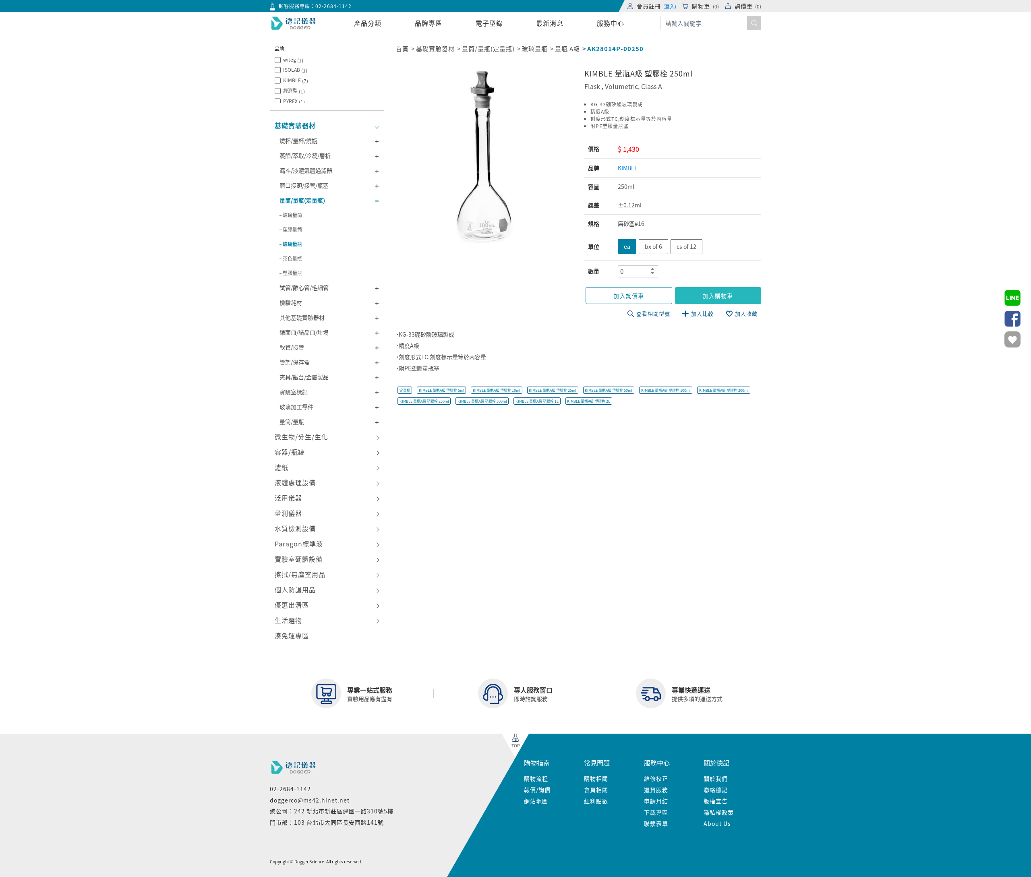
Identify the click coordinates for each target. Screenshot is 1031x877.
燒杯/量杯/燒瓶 (298, 141)
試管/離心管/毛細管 (304, 287)
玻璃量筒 (292, 214)
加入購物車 (718, 296)
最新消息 (549, 23)
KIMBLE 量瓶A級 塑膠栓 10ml (496, 390)
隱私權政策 (719, 812)
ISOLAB (295, 70)
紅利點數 (596, 801)
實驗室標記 (293, 392)
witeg (293, 60)
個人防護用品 (295, 589)
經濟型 (294, 91)
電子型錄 (489, 23)
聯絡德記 (716, 790)
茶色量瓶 (292, 258)
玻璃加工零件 (296, 407)
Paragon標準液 (299, 543)
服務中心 (610, 23)
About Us (717, 823)
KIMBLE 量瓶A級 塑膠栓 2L (588, 401)
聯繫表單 (656, 823)
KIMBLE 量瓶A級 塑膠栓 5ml (441, 390)
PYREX (294, 101)
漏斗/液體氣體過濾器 (305, 170)
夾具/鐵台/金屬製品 (304, 377)
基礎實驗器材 (295, 125)
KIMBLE (295, 80)
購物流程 (536, 778)
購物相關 (596, 778)
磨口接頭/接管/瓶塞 (304, 185)
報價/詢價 (537, 790)
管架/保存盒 (294, 362)
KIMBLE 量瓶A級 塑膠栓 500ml (482, 401)
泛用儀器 (288, 498)
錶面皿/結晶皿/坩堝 (304, 332)
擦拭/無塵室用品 (300, 574)
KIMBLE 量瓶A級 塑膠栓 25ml (552, 390)
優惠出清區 (292, 605)
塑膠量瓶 (292, 272)
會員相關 (596, 790)
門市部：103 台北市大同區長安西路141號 (327, 822)
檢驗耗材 (290, 302)
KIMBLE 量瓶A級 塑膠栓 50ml (608, 390)
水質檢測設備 (295, 528)
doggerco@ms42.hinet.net (310, 800)
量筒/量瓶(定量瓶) (302, 200)
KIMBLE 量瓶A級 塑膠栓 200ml (724, 390)
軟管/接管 (291, 347)
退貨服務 (656, 790)
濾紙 (281, 467)
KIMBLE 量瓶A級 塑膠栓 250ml (424, 401)
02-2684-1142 (333, 5)
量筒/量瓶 (291, 422)
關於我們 (716, 778)
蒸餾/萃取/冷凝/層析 (305, 155)
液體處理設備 (295, 482)
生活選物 (288, 620)
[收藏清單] (1012, 339)
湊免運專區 (292, 635)
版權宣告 (716, 801)
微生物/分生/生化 (301, 436)
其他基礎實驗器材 (302, 317)
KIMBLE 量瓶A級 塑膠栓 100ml (666, 390)
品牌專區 (428, 23)
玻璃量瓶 (292, 243)
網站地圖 (536, 801)
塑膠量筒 (292, 229)
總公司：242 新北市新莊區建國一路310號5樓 (331, 811)
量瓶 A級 (567, 48)
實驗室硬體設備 (299, 559)
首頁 (402, 48)
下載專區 (656, 812)
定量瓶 (405, 390)
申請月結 (656, 801)
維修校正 (656, 778)
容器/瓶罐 (290, 452)
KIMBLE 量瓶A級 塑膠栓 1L (537, 401)
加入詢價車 (629, 296)
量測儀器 (288, 513)
